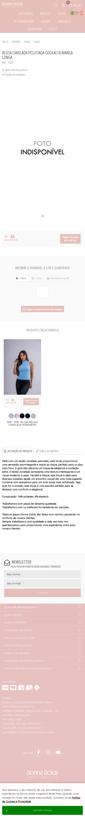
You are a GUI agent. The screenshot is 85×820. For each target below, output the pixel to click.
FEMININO (16, 41)
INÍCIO (5, 41)
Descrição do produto (20, 451)
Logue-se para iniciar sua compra (44, 309)
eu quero (42, 592)
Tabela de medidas (49, 451)
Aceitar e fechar (42, 810)
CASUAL (27, 41)
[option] (42, 148)
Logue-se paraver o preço (70, 239)
